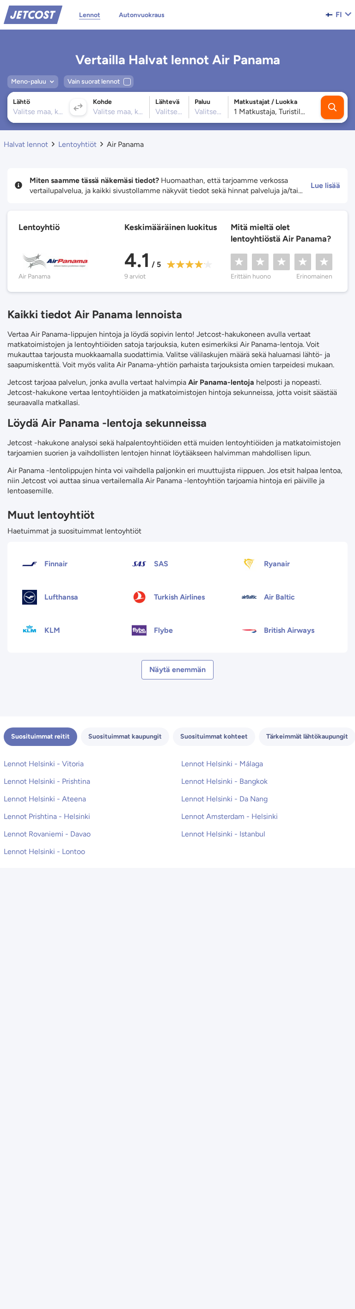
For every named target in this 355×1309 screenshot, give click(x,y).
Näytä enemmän (177, 669)
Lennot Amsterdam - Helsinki (229, 816)
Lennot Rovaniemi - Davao (47, 834)
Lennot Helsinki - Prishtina (47, 781)
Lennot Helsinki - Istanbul (223, 834)
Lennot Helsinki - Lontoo (44, 851)
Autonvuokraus (142, 15)
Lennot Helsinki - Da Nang (224, 798)
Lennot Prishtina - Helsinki (47, 816)
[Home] (33, 14)
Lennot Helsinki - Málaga (222, 763)
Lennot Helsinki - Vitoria (44, 763)
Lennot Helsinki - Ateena (45, 798)
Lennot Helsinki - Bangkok (224, 781)
